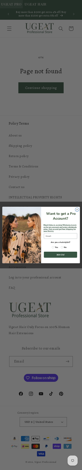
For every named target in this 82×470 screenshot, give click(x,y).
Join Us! (60, 254)
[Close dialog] (77, 210)
